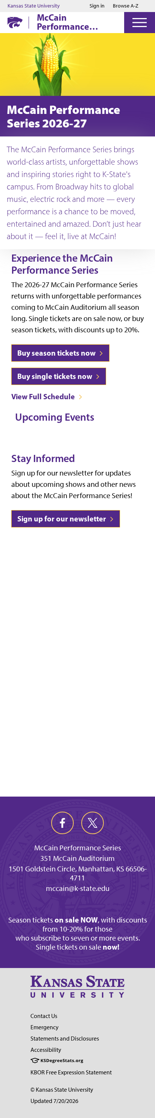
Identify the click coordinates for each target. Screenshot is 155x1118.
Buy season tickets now (57, 353)
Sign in (97, 6)
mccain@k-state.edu (77, 888)
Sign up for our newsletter (62, 518)
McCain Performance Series (63, 22)
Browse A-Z (125, 6)
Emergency (44, 1027)
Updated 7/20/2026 (54, 1100)
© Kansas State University (61, 1089)
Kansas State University (34, 6)
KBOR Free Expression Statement (71, 1072)
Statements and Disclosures (64, 1038)
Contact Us (43, 1016)
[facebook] (62, 823)
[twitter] (92, 823)
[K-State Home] (15, 22)
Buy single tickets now (55, 376)
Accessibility (45, 1049)
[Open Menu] (139, 22)
